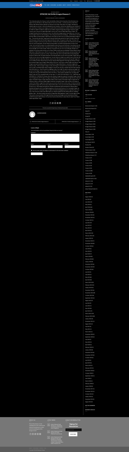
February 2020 (88, 347)
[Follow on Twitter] (96, 1)
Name (32, 144)
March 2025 (88, 233)
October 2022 (88, 295)
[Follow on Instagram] (95, 1)
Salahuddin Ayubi (89, 176)
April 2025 (87, 230)
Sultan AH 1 (88, 181)
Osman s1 (87, 157)
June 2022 (87, 305)
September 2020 (89, 336)
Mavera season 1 (89, 150)
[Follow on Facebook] (30, 434)
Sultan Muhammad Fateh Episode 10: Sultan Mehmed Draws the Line (94, 53)
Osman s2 (87, 160)
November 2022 (89, 292)
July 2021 (87, 326)
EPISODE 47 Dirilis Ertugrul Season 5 (70, 121)
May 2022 (87, 308)
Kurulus (87, 144)
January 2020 (88, 349)
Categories (76, 1)
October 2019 (88, 357)
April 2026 (87, 207)
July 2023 (87, 272)
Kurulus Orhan (88, 147)
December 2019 (89, 352)
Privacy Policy (76, 5)
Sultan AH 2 (88, 183)
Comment (33, 132)
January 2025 (88, 238)
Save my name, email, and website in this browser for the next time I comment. (50, 150)
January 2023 (88, 287)
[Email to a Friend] (55, 103)
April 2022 (87, 311)
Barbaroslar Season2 (90, 108)
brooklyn (86, 98)
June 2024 (87, 248)
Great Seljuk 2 (88, 137)
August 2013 (88, 401)
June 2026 (87, 202)
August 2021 (88, 324)
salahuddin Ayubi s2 (89, 178)
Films (86, 131)
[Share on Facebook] (50, 103)
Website (66, 144)
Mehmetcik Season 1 (90, 152)
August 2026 (88, 196)
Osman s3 (87, 163)
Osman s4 (87, 165)
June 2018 (87, 378)
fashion (89, 98)
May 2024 (87, 251)
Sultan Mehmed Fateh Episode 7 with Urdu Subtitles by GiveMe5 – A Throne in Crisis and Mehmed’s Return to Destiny (94, 83)
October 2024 (88, 246)
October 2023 (88, 269)
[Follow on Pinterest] (40, 434)
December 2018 (89, 370)
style (92, 98)
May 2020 (87, 342)
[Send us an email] (97, 1)
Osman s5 (87, 168)
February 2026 (88, 212)
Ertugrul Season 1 (89, 118)
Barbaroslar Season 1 (90, 105)
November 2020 (89, 334)
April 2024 (87, 253)
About (71, 1)
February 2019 (88, 368)
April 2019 (87, 362)
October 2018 (88, 373)
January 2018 (88, 386)
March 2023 (88, 282)
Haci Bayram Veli (89, 142)
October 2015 (88, 394)
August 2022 (88, 300)
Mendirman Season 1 (90, 155)
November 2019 (89, 355)
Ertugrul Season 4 (89, 126)
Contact (80, 1)
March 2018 (88, 381)
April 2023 (87, 279)
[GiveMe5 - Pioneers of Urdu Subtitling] (36, 5)
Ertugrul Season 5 (55, 12)
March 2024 (88, 256)
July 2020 (87, 339)
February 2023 (88, 285)
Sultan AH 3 (88, 186)
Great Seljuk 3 (88, 139)
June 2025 (87, 225)
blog (86, 111)
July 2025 (87, 222)
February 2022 (88, 316)
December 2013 (89, 399)
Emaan (86, 116)
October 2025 (88, 220)
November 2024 (89, 243)
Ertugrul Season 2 (89, 121)
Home (48, 5)
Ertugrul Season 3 (89, 124)
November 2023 (89, 266)
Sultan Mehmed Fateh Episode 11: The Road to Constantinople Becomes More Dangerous (94, 45)
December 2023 (89, 264)
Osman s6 (87, 170)
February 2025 (88, 235)
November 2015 (89, 391)
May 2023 (87, 277)
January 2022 (88, 318)
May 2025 (87, 227)
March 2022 (88, 313)
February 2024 (88, 259)
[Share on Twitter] (53, 103)
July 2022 (87, 303)
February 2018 (88, 383)
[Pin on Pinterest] (58, 103)
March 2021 (88, 331)
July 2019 (87, 360)
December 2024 (89, 240)
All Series (59, 5)
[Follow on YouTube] (99, 1)
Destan (87, 113)
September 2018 (89, 375)
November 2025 (89, 217)
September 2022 (89, 298)
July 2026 (87, 199)
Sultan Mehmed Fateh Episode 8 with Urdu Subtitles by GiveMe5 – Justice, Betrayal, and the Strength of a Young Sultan (94, 73)
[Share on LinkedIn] (60, 103)
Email (49, 144)
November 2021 (89, 321)
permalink (66, 107)
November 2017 (89, 388)
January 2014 (88, 396)
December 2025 (89, 215)
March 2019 (88, 365)
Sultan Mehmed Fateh (90, 188)
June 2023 (87, 274)
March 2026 (88, 209)
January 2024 (88, 261)
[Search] (45, 5)
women (94, 98)
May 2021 (87, 329)
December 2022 (89, 290)
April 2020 (87, 344)
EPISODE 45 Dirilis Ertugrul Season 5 (40, 121)
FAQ (85, 1)
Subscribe (73, 434)
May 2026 (87, 204)
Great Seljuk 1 (88, 134)
